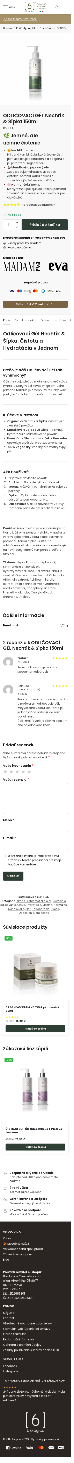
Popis (6, 320)
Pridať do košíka (44, 224)
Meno (8, 820)
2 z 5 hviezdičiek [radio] (11, 771)
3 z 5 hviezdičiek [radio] (17, 771)
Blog (6, 1260)
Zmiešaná (42, 913)
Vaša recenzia (16, 779)
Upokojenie (26, 913)
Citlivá (21, 905)
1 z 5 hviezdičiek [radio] (5, 771)
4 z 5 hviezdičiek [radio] (23, 771)
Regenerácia (41, 909)
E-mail (9, 838)
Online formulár (14, 1334)
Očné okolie (16, 909)
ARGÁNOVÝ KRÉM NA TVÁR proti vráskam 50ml (35, 1009)
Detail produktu (26, 320)
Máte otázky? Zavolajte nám (35, 304)
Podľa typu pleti (26, 28)
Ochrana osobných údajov (22, 1345)
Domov (7, 28)
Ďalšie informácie (53, 320)
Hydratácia (34, 905)
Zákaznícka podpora (17, 1254)
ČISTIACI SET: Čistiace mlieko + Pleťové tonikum (34, 1130)
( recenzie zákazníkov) (38, 204)
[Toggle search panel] (56, 7)
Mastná (47, 905)
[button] (16, 222)
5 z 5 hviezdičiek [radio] (29, 771)
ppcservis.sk (50, 1439)
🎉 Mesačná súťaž (16, 1244)
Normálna (46, 28)
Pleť (28, 909)
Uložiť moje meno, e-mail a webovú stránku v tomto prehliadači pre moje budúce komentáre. (35, 860)
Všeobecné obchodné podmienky (27, 1323)
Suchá (55, 909)
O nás (7, 1238)
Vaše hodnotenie (18, 766)
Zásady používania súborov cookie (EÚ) (31, 1350)
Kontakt (8, 1318)
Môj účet (9, 1313)
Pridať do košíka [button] (35, 1028)
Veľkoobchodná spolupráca (23, 1249)
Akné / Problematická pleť (33, 901)
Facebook (10, 1366)
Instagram (10, 1371)
